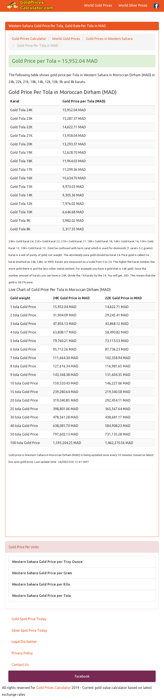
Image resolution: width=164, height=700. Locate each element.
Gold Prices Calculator (53, 688)
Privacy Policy (22, 653)
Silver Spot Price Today (29, 630)
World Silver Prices (133, 5)
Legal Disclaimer (24, 641)
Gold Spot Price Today (29, 619)
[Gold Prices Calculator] (30, 5)
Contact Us (20, 664)
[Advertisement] (82, 503)
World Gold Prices (98, 5)
